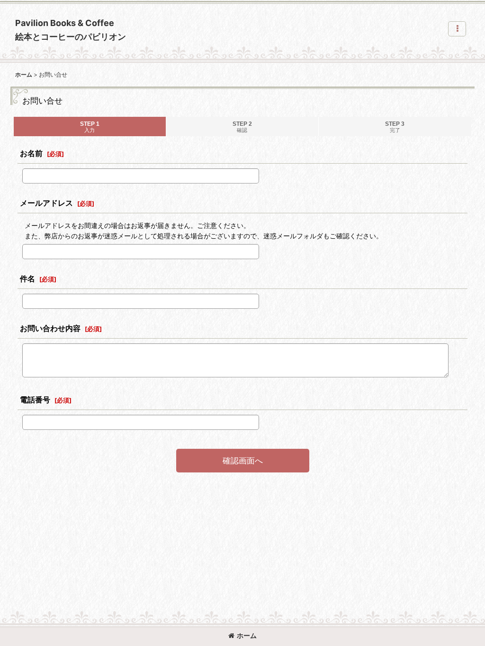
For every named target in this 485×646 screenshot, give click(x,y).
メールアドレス (46, 203)
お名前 (31, 153)
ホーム (247, 635)
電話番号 (35, 399)
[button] (457, 28)
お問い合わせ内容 (50, 328)
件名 (27, 278)
